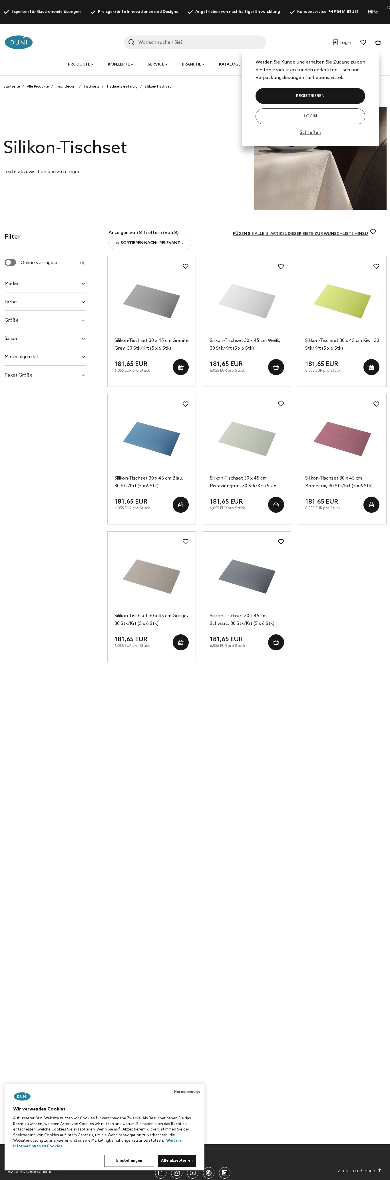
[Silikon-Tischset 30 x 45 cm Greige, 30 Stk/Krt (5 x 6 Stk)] (151, 576)
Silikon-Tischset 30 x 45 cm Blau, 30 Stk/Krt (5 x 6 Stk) (149, 482)
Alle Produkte (38, 87)
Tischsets (91, 87)
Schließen (310, 132)
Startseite (11, 87)
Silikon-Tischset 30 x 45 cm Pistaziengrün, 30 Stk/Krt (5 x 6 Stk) (243, 483)
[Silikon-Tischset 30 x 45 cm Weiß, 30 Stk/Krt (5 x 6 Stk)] (247, 301)
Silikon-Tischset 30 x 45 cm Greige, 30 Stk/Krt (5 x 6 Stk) (151, 619)
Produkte (79, 64)
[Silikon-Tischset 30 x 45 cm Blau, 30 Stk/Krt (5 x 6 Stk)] (151, 439)
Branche (191, 64)
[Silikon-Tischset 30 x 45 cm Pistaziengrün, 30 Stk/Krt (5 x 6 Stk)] (247, 439)
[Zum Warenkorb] (378, 42)
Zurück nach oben (356, 1171)
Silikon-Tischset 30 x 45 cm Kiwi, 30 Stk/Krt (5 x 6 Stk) (342, 344)
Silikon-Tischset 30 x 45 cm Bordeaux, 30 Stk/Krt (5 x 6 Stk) (339, 482)
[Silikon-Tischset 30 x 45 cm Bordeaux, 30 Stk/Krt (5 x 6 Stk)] (342, 439)
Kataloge (230, 64)
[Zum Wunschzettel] (363, 42)
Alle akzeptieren (177, 1161)
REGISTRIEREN (310, 96)
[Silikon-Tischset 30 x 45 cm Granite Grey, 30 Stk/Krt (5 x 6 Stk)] (151, 301)
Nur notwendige (187, 1092)
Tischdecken (66, 87)
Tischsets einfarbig (122, 87)
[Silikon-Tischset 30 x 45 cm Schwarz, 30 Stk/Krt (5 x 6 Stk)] (247, 576)
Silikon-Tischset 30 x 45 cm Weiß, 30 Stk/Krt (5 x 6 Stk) (245, 344)
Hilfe (373, 12)
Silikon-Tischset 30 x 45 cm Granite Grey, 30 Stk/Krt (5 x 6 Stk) (151, 344)
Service (156, 64)
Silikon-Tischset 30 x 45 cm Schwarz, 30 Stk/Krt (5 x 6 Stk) (242, 619)
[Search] (131, 42)
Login (310, 116)
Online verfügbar (53, 263)
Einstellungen (129, 1161)
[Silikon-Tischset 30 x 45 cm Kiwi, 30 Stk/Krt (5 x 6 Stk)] (342, 301)
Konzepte (119, 64)
